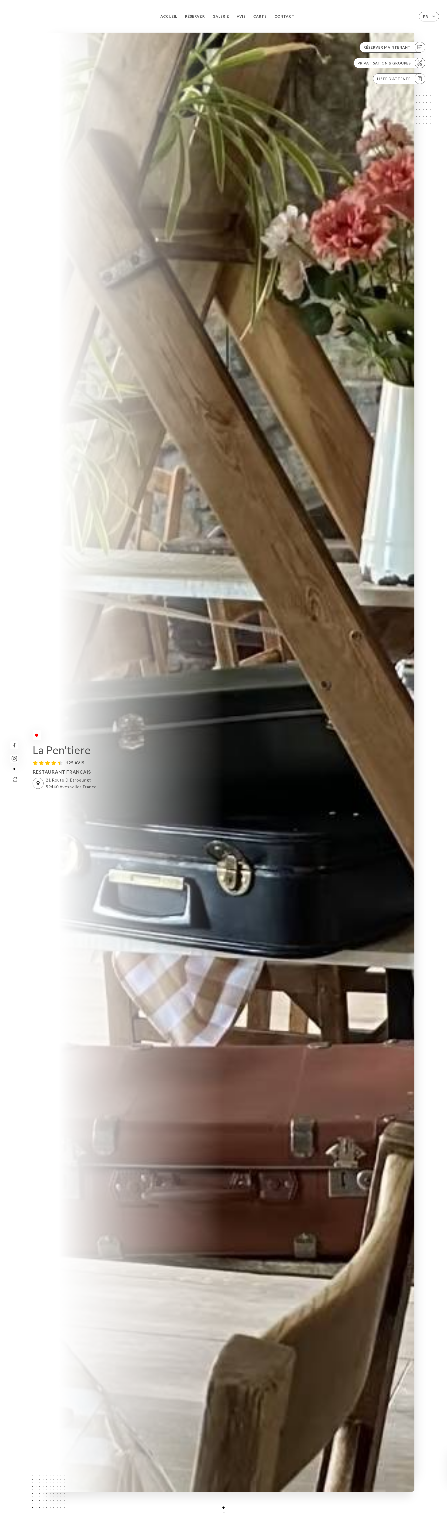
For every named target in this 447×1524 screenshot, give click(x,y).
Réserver (195, 16)
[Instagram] (14, 759)
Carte (260, 16)
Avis (241, 16)
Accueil (168, 16)
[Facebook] (14, 745)
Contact (284, 16)
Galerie (221, 16)
